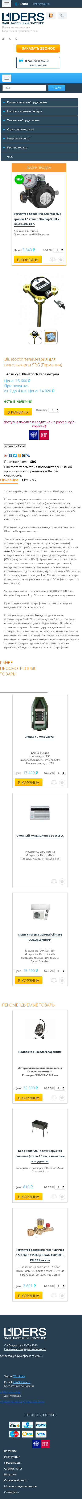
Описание (9, 479)
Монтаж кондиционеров (20, 1486)
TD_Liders (19, 1376)
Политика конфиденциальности (25, 1349)
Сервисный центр (15, 1480)
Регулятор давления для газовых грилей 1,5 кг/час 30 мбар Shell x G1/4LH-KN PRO (37, 219)
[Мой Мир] (24, 455)
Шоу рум (10, 1474)
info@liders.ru (21, 1382)
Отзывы (29, 479)
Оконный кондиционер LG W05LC (40, 835)
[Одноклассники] (19, 455)
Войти (24, 4)
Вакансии (10, 1451)
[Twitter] (15, 455)
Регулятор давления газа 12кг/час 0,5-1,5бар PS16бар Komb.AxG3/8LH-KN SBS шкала (40, 1255)
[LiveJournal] (28, 455)
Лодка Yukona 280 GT (40, 736)
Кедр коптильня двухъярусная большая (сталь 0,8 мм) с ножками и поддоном (40, 1156)
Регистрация (41, 4)
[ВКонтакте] (10, 455)
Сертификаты (13, 1468)
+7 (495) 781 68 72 (11, 1401)
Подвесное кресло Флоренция (40, 1052)
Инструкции (12, 1457)
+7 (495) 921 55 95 (33, 1401)
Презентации (12, 1462)
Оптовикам (11, 1492)
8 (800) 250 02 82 (10, 1392)
